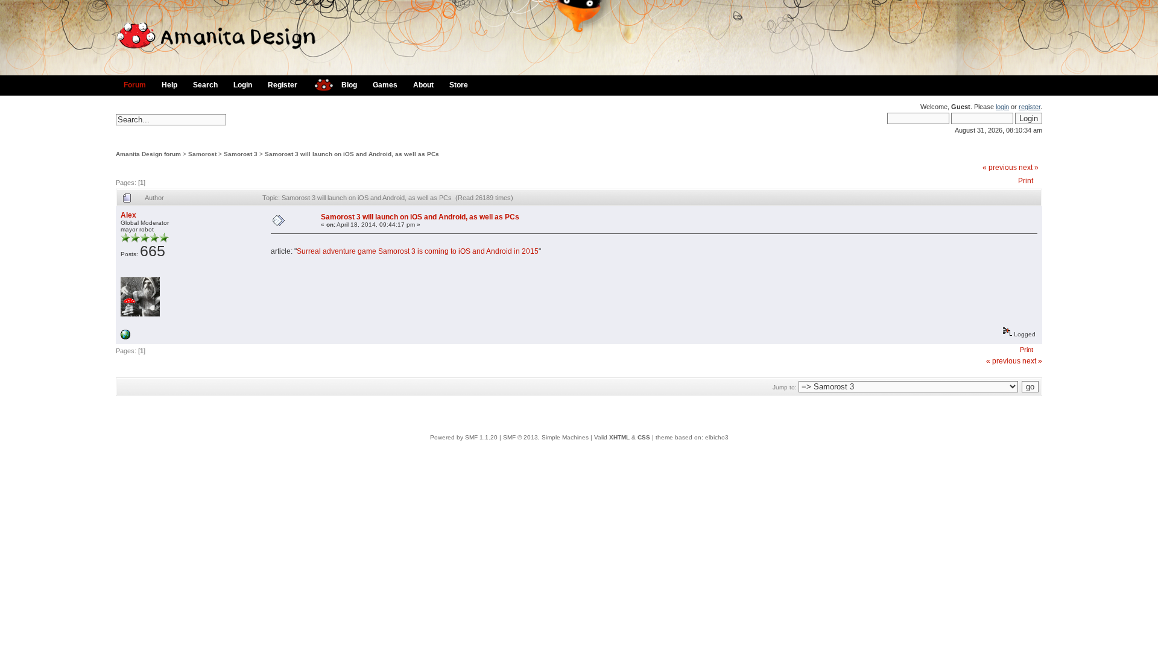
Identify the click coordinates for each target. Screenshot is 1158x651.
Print (1025, 181)
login (1002, 106)
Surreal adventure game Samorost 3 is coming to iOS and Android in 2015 (418, 251)
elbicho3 (717, 437)
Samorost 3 (241, 154)
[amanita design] (319, 83)
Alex (128, 215)
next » (1029, 167)
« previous (999, 167)
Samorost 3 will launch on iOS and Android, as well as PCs (352, 154)
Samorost (202, 154)
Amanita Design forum (148, 154)
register (1029, 106)
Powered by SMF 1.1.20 (464, 437)
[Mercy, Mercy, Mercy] (125, 337)
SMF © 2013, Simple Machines (546, 437)
